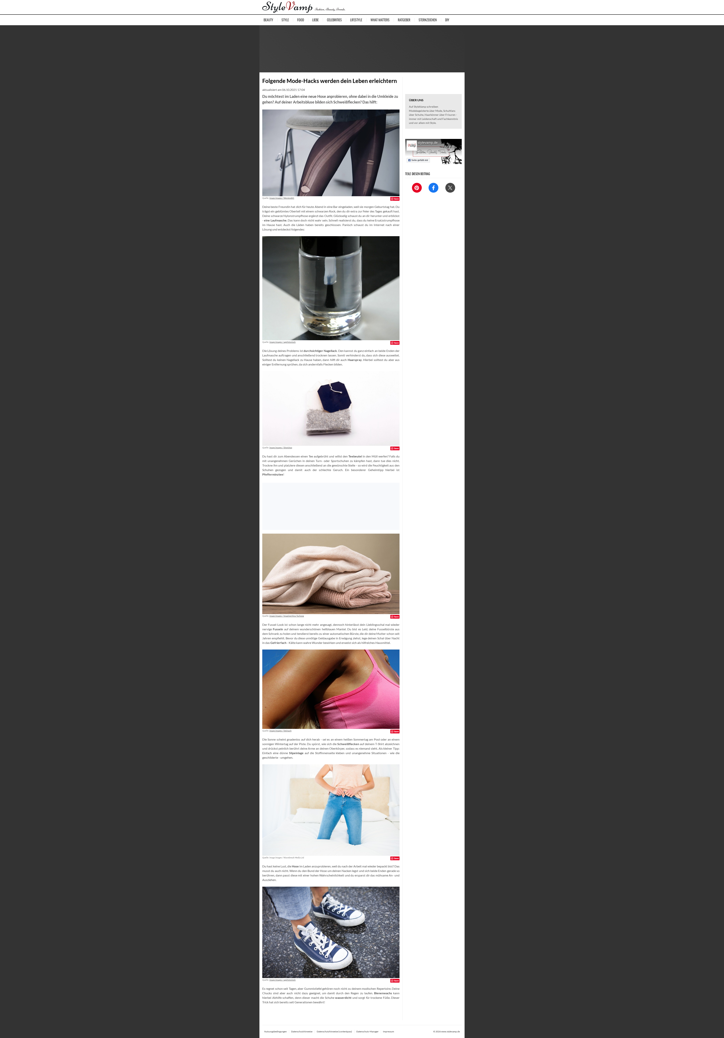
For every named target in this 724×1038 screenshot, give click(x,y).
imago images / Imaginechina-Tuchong (286, 616)
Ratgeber (404, 19)
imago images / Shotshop (280, 447)
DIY (447, 19)
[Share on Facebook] (433, 188)
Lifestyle (356, 19)
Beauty (268, 19)
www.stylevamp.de (450, 1031)
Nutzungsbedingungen (275, 1031)
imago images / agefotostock (282, 342)
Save (396, 198)
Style (285, 19)
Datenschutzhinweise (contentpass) (334, 1031)
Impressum (388, 1031)
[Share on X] (450, 188)
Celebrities (334, 19)
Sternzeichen (428, 19)
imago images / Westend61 (281, 198)
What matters (380, 19)
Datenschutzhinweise (301, 1031)
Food (300, 19)
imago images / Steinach (280, 730)
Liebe (315, 19)
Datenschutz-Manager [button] (367, 1031)
